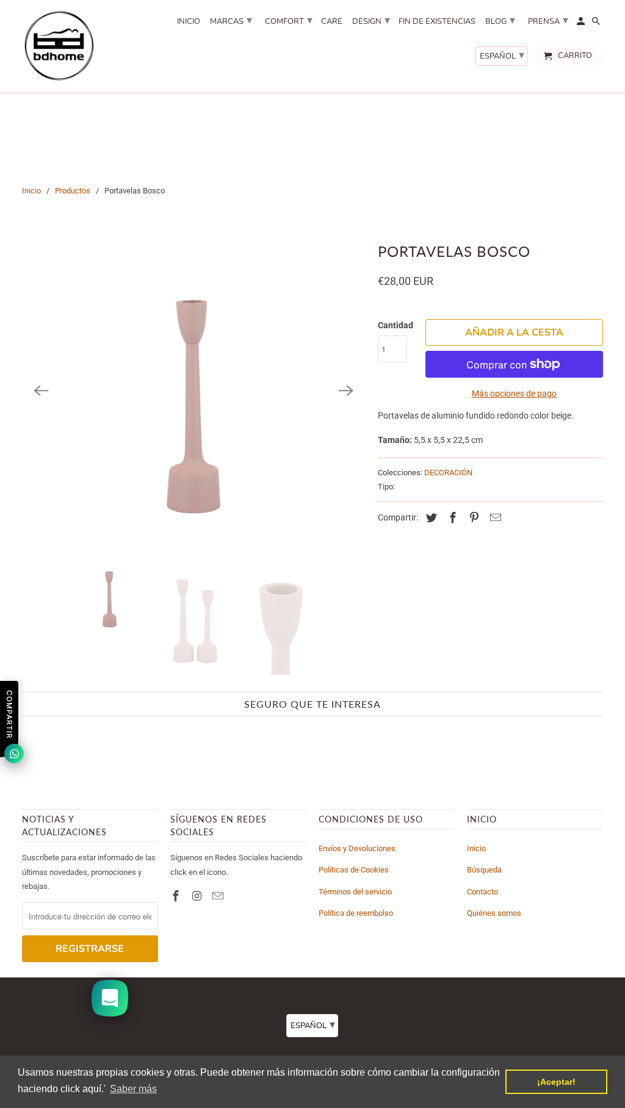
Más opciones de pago (514, 393)
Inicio (31, 190)
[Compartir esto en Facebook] (451, 517)
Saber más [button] (133, 1089)
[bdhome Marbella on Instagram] (198, 896)
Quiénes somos (494, 913)
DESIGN (371, 20)
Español (502, 55)
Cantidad (395, 325)
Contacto (482, 891)
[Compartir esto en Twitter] (429, 517)
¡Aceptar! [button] (556, 1082)
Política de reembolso (356, 913)
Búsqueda (484, 869)
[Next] (346, 390)
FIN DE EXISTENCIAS (437, 22)
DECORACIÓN (448, 472)
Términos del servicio (355, 891)
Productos (72, 190)
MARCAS (231, 20)
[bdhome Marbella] (58, 46)
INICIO (188, 22)
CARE (331, 22)
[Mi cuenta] (582, 23)
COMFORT (288, 20)
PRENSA (548, 20)
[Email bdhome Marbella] (219, 896)
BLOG (500, 20)
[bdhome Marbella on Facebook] (177, 896)
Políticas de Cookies (354, 869)
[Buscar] (597, 23)
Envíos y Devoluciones (357, 848)
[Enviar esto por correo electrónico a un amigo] (494, 517)
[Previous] (41, 390)
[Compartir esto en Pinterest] (472, 517)
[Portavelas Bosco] (194, 390)
